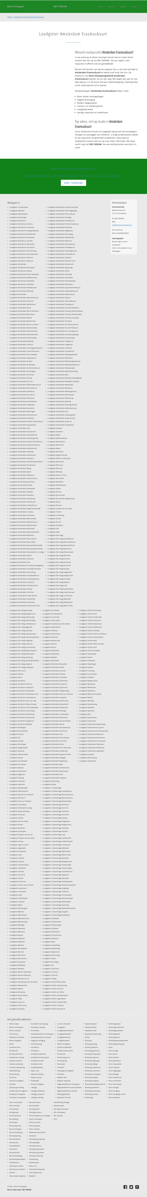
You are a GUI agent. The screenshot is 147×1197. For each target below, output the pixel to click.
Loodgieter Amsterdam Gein (19, 428)
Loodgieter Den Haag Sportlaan (21, 630)
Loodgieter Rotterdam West (53, 764)
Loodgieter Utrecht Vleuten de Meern (93, 634)
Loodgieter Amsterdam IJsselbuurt (21, 475)
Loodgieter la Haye (16, 841)
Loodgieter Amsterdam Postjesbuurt (61, 221)
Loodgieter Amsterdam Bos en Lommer (23, 324)
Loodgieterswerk (63, 1040)
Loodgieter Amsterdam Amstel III (21, 301)
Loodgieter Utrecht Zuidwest (89, 650)
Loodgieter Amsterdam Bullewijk (21, 341)
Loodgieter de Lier (54, 522)
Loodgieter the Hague (51, 962)
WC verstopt (58, 1115)
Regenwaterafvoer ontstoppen (68, 1084)
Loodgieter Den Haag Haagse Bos (60, 572)
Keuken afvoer (36, 1077)
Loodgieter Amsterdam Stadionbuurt (61, 294)
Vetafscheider (34, 1162)
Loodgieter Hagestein (17, 774)
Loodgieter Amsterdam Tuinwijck (60, 321)
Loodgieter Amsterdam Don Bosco (22, 395)
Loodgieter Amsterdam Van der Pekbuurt (63, 328)
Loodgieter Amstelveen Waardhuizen (23, 287)
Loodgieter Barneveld (55, 445)
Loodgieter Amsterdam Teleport (59, 297)
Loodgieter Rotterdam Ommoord (55, 731)
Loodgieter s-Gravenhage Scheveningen (57, 868)
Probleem (60, 1074)
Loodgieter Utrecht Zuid (88, 647)
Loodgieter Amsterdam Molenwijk (21, 528)
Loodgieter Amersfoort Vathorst (21, 257)
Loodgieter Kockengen (17, 831)
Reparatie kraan (91, 1027)
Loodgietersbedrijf (64, 1034)
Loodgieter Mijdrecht (17, 942)
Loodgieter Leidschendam (19, 865)
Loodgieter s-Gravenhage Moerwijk (56, 858)
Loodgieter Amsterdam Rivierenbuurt (61, 244)
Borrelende (13, 1051)
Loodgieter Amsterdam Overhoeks (22, 602)
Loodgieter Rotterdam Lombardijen (56, 714)
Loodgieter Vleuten (86, 667)
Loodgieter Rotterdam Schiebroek (55, 751)
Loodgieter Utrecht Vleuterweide (91, 637)
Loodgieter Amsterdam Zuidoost (59, 421)
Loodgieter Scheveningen (52, 925)
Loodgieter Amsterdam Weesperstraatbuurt (64, 365)
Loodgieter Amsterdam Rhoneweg (60, 234)
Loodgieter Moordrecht (18, 958)
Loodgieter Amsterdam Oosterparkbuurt (24, 575)
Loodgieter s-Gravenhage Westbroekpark (58, 898)
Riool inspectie (114, 1067)
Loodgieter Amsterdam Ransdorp (60, 227)
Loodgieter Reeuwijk (50, 637)
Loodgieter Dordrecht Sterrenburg (21, 714)
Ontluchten (61, 1054)
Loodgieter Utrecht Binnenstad (54, 982)
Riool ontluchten (115, 1081)
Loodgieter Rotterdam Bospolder (55, 664)
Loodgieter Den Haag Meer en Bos (60, 606)
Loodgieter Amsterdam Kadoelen (21, 495)
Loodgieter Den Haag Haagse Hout (60, 575)
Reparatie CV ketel (64, 1097)
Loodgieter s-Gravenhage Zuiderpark (56, 915)
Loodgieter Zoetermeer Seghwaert (91, 751)
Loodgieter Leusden (16, 871)
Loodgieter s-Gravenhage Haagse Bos (56, 821)
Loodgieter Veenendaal (87, 654)
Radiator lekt (62, 1077)
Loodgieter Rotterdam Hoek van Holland (58, 694)
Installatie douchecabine (40, 1057)
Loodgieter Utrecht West (88, 640)
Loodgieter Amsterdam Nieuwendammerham (26, 549)
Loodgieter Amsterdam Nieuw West (22, 542)
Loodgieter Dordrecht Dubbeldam (21, 691)
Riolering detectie (91, 1047)
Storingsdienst (34, 1109)
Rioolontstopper (15, 1129)
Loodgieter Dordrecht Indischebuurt (22, 697)
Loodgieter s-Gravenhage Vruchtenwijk (57, 895)
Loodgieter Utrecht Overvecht (90, 620)
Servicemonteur (35, 1102)
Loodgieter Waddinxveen (88, 681)
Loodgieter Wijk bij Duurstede (90, 694)
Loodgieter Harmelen (17, 781)
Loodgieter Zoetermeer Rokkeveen (92, 748)
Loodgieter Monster (16, 952)
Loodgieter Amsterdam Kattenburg (22, 498)
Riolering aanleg (91, 1044)
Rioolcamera (14, 1109)
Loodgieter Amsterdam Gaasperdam (22, 425)
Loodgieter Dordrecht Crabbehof (21, 687)
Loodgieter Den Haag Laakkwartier (60, 589)
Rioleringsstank (114, 1034)
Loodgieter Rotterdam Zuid (53, 774)
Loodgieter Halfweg (16, 778)
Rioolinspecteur (15, 1115)
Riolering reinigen (91, 1077)
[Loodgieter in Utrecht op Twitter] (131, 1187)
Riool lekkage (114, 1074)
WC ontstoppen (59, 1112)
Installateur (35, 1051)
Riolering (88, 1040)
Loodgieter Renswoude (51, 640)
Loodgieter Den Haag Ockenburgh (22, 617)
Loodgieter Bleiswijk (55, 472)
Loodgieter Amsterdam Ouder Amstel (23, 595)
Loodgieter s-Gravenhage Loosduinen (57, 845)
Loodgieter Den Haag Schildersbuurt (22, 624)
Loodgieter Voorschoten (88, 674)
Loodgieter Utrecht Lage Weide (54, 999)
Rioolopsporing (15, 1136)
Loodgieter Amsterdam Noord (20, 555)
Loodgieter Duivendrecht (18, 731)
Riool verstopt (14, 1105)
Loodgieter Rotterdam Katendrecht (55, 704)
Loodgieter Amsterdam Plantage (59, 217)
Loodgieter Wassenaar (87, 684)
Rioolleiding (13, 1119)
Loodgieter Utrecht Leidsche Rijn (55, 1002)
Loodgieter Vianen (86, 657)
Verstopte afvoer (35, 1146)
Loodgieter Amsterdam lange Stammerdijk (24, 508)
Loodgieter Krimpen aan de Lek (21, 834)
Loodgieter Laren (15, 855)
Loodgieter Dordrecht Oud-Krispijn (22, 711)
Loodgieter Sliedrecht (50, 938)
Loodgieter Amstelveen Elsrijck (20, 271)
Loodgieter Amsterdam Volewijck (60, 348)
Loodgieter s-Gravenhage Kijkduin (55, 831)
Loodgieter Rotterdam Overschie (55, 741)
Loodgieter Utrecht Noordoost (54, 1009)
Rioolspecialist (14, 1146)
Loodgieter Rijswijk (50, 657)
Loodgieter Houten (16, 818)
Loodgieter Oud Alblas (51, 610)
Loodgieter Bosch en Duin (57, 475)
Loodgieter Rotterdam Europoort (55, 684)
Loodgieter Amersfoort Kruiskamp (21, 237)
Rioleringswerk (114, 1037)
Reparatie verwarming (93, 1034)
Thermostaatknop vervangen (39, 1115)
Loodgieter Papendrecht (52, 627)
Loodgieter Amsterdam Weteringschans (62, 391)
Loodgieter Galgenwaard (18, 748)
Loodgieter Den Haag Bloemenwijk (60, 552)
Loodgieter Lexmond (17, 875)
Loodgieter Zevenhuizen (88, 717)
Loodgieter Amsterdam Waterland (60, 358)
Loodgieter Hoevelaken (18, 804)
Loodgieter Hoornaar (17, 814)
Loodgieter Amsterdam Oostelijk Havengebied (26, 565)
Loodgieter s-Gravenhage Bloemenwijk (57, 801)
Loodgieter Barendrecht (56, 441)
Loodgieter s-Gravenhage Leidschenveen (58, 841)
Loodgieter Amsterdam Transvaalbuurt (62, 301)
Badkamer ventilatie (16, 1037)
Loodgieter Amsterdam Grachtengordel (23, 438)
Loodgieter (61, 1027)
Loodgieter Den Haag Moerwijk (20, 610)
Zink (55, 1119)
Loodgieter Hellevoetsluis (18, 791)
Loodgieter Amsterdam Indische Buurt (23, 478)
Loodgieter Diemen (16, 674)
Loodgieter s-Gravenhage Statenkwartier (57, 881)
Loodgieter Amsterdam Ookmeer (21, 559)
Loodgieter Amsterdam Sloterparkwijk (62, 281)
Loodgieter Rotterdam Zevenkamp (55, 771)
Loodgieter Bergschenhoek (57, 455)
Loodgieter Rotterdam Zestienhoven (56, 768)
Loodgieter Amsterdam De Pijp (20, 378)
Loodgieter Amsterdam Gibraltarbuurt (23, 435)
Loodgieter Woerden (86, 701)
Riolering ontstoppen (93, 1074)
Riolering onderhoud (92, 1067)
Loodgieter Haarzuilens (17, 771)
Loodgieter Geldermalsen (18, 754)
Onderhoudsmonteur (65, 1051)
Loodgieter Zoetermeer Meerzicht (91, 734)
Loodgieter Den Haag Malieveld (59, 599)
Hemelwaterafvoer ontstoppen (42, 1034)
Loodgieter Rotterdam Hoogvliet (55, 697)
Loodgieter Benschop (55, 451)
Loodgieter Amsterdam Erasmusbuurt (29, 17)
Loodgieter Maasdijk (16, 925)
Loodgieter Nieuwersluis (18, 985)
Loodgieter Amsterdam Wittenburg (60, 398)
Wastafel (32, 1176)
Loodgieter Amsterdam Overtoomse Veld (63, 207)
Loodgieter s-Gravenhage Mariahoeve (56, 851)
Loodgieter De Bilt (54, 518)
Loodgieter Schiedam (50, 928)
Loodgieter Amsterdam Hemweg (21, 451)
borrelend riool (15, 1047)
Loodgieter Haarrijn (16, 768)
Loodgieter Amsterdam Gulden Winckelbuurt (25, 441)
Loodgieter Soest (49, 942)
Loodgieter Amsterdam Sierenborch (61, 264)
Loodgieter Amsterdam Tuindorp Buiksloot (63, 308)
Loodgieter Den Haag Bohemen (59, 555)
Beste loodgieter (15, 1040)
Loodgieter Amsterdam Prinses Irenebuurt (63, 224)
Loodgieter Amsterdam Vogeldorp (60, 344)
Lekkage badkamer (38, 1091)
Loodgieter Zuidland (86, 754)
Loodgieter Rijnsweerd (51, 654)
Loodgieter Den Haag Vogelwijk (21, 640)
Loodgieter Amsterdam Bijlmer (20, 318)
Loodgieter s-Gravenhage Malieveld (56, 848)
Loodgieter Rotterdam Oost (53, 734)
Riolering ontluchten (92, 1071)
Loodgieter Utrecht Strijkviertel (90, 627)
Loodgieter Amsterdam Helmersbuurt (23, 448)
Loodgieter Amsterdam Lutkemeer (22, 515)
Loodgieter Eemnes (16, 734)
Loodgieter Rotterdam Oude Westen (56, 738)
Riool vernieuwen (15, 1102)
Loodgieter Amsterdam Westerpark (60, 385)
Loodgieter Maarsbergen (18, 908)
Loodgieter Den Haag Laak (57, 585)
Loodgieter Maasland (17, 928)
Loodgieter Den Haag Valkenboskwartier (24, 637)
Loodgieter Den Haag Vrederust (21, 644)
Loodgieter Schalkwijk (51, 918)
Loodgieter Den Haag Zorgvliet (20, 664)
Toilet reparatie (34, 1126)
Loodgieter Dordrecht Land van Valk (22, 701)
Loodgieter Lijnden (16, 878)
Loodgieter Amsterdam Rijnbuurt (60, 241)
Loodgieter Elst (14, 738)
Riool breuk (113, 1054)
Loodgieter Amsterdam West (58, 375)
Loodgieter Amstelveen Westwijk (21, 291)
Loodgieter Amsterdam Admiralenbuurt (23, 297)
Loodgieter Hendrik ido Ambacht (21, 794)
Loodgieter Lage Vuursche (19, 845)
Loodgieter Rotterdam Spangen (54, 758)
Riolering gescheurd (92, 1051)
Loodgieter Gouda (16, 758)
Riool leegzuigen (115, 1071)
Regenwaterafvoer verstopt (67, 1091)
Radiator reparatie (63, 1081)
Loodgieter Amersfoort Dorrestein (21, 227)
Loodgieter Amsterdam (17, 294)
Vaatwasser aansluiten (37, 1132)
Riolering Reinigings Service (95, 1084)
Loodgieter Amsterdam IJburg (20, 468)
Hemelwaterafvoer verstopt (41, 1037)
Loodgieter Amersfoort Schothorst (22, 247)
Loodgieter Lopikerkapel (18, 898)
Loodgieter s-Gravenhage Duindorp (56, 811)
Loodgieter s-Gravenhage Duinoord (56, 814)
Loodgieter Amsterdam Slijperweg (60, 267)
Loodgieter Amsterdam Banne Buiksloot (24, 311)
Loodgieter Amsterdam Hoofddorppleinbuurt (26, 461)
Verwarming (33, 1159)
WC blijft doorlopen (61, 1109)
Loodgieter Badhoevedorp (57, 438)
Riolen (87, 1037)
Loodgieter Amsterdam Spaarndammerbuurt (64, 287)
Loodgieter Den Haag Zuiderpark (21, 667)
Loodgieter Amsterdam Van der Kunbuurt (63, 324)
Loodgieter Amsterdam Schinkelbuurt (61, 254)
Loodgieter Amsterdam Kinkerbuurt (22, 502)
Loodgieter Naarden (16, 968)
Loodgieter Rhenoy (50, 644)
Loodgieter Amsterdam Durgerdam (22, 405)
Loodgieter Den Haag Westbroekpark (23, 650)
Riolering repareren (92, 1087)
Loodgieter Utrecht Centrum (53, 988)
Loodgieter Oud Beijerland (52, 614)
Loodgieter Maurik (16, 935)
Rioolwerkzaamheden (17, 1159)
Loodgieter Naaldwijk (17, 965)
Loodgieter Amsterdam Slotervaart (60, 284)
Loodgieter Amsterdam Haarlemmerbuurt (24, 445)
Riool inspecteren (115, 1064)
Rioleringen (89, 1097)
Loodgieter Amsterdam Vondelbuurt (61, 351)
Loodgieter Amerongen (17, 217)
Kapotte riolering (37, 1074)
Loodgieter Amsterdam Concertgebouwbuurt (26, 348)
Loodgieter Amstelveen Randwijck (21, 281)
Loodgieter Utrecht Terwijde (89, 630)
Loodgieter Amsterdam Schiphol (59, 257)
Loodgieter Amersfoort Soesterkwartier (23, 254)
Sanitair (12, 1172)
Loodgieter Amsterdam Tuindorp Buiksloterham (65, 311)
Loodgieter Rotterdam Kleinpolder (55, 707)
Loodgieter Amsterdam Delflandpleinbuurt (25, 385)
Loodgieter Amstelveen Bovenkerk (22, 267)
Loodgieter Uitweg (49, 978)
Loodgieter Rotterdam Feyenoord (55, 687)
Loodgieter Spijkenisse (51, 952)
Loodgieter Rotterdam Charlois (54, 674)
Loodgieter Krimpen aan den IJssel (22, 838)
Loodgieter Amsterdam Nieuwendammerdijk (25, 545)
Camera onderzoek (16, 1064)
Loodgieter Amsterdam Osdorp (20, 589)
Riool (111, 1047)
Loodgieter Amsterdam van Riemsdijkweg (63, 334)
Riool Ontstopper (15, 6)
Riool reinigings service (117, 1094)
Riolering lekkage (91, 1064)
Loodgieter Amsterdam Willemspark (61, 395)
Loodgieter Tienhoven (51, 968)
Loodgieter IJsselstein (17, 828)
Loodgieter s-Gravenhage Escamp (55, 818)
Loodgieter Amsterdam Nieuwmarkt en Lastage (26, 552)
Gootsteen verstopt (38, 1027)
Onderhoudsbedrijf (64, 1047)
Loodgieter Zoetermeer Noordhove (92, 738)
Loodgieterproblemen (65, 1030)
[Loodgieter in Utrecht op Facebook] (125, 1187)
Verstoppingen (34, 1142)
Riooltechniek (14, 1152)
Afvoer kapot (14, 1024)
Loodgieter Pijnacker (50, 630)
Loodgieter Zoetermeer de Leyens (91, 727)
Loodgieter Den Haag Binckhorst (59, 549)
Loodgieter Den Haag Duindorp (59, 562)
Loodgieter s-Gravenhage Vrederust (56, 891)
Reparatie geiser (91, 1024)
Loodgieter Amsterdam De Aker (20, 361)
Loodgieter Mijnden (16, 945)
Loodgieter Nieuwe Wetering (19, 975)
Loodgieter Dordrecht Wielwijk (20, 724)
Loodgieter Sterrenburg (51, 955)
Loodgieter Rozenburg (51, 781)
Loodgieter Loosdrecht (17, 891)
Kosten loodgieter (37, 1084)
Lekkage (34, 1087)
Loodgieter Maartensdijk (18, 922)
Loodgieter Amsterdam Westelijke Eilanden (63, 381)
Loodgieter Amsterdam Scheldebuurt (61, 247)
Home (9, 17)
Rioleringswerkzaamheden (118, 1040)
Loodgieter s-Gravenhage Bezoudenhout (58, 798)
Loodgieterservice (63, 1037)
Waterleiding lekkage (61, 1102)
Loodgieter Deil (53, 528)
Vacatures (32, 1136)
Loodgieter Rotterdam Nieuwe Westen (57, 721)
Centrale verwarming (17, 1067)
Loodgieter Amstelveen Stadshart (21, 284)
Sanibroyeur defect (16, 1166)
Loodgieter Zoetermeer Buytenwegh (92, 724)
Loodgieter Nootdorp (17, 992)
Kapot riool (35, 1071)
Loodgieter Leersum (16, 861)
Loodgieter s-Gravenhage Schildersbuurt (57, 871)
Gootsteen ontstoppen (17, 1097)
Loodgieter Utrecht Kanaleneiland (55, 995)
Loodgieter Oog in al (17, 1002)
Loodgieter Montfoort (17, 955)
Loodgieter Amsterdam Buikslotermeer (23, 334)
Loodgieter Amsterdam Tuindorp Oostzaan (63, 318)
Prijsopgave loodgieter (65, 1071)
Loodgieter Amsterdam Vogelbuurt (60, 341)
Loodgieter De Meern (55, 525)
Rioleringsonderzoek (116, 1027)
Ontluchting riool (63, 1057)
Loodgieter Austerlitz (55, 431)
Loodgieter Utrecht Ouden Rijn (90, 617)
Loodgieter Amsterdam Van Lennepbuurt (63, 331)
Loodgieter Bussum (55, 505)
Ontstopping (62, 1061)
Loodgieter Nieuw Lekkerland (20, 972)
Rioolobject (13, 1122)
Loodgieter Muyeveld (17, 962)
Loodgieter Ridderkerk (51, 650)
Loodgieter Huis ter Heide (18, 821)
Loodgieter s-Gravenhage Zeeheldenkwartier (59, 908)
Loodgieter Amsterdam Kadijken (21, 492)
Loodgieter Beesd (54, 448)
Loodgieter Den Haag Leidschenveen (61, 592)
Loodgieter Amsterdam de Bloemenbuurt (24, 368)
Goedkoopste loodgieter (18, 1091)
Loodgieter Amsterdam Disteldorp (21, 391)
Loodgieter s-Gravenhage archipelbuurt (57, 791)
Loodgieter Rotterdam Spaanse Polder (57, 754)
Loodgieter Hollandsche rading (20, 808)
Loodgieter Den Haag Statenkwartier (22, 634)
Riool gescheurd (115, 1061)
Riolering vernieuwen (93, 1091)
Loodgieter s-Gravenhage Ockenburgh (57, 865)
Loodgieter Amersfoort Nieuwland (22, 244)
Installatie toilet (36, 1064)
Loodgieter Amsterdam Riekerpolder (61, 237)
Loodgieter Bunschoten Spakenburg (61, 498)
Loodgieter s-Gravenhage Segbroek (56, 875)
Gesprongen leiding (16, 1087)
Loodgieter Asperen (55, 428)
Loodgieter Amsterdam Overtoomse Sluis (24, 606)
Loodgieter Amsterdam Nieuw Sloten (23, 539)
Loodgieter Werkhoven (87, 687)
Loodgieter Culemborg (56, 515)
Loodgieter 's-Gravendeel (18, 207)
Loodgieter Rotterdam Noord (53, 724)
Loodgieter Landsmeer (17, 851)
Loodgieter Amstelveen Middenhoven (23, 277)
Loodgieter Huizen (16, 824)
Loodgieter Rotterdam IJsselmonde (55, 701)
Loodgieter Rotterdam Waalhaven (55, 761)
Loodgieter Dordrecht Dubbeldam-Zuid (23, 694)
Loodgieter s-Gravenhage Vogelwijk (56, 888)
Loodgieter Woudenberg (88, 704)
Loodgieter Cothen (54, 512)
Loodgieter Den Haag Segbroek (20, 627)
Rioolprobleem (14, 1139)
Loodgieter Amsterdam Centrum (21, 344)
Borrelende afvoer (16, 1054)
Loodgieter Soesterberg (51, 945)
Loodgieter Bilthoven (55, 465)
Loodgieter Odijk (15, 999)
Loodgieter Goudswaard (18, 761)
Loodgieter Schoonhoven (52, 935)
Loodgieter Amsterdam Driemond (21, 398)
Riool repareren (114, 1097)
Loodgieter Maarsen (16, 912)
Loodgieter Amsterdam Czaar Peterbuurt (24, 351)
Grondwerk (35, 1030)
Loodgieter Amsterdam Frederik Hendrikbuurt (26, 421)
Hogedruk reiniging (38, 1040)
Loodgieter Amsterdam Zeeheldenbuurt (62, 408)
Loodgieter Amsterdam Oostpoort (21, 582)
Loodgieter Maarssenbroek (19, 918)
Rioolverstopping (15, 1156)
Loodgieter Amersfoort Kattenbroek (22, 234)
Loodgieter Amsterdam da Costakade (23, 354)
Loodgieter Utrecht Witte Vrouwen (91, 644)
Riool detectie (114, 1057)
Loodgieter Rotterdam (51, 660)
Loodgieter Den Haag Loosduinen (60, 595)
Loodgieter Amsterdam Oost (19, 562)
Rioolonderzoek (15, 1126)
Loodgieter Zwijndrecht (87, 761)
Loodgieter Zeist (85, 714)
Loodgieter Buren (54, 502)
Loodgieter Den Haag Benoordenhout (62, 542)
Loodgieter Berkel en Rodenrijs (59, 458)
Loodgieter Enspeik (16, 741)
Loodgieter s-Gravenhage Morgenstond (57, 861)
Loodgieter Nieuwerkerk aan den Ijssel (23, 982)
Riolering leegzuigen (92, 1061)
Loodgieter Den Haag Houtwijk (59, 579)
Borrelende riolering (16, 1057)
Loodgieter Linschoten (17, 881)
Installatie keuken (37, 1061)
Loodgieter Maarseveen (18, 915)
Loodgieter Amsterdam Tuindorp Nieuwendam (65, 314)
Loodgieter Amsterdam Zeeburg (59, 401)
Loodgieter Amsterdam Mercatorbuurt (23, 522)
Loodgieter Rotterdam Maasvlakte (55, 717)
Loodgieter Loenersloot (18, 888)
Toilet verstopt (34, 1129)
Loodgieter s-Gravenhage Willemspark (57, 902)
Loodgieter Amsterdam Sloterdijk (60, 274)
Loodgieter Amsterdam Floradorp (21, 418)
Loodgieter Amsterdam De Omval (21, 375)
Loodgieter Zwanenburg (88, 758)
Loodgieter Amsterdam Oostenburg (22, 572)
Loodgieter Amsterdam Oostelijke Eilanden (25, 569)
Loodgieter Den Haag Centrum (59, 559)
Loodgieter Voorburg (86, 671)
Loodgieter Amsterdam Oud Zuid (21, 592)
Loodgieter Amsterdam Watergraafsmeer (62, 354)
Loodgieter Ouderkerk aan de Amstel (56, 624)
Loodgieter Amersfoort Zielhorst (21, 261)
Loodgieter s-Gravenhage (52, 788)
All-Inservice (13, 1034)
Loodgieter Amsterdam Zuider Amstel (61, 418)
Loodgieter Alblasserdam (18, 214)
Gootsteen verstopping (39, 1024)
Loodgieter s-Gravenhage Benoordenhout (58, 794)
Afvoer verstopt (15, 1030)
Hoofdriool (35, 1047)
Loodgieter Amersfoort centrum (21, 224)
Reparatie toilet (90, 1030)
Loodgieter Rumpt (49, 784)
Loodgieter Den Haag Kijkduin (59, 582)
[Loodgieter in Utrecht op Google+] (137, 1187)
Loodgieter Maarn (16, 905)
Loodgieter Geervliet (16, 751)
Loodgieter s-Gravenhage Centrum (55, 808)
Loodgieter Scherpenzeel (52, 922)
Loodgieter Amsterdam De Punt (21, 381)
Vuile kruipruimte (35, 1172)
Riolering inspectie (92, 1057)
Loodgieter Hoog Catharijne (19, 811)
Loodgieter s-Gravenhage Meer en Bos (57, 855)
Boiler (11, 1044)
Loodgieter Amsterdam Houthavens (22, 465)
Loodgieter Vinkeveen (87, 660)
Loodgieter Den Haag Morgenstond (22, 614)
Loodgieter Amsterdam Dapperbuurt (22, 358)
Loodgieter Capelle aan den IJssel (60, 508)
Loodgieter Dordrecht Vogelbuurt (21, 721)
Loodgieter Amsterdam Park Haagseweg (62, 211)
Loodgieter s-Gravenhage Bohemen (56, 804)
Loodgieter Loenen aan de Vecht (21, 885)
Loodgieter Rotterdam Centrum (54, 671)
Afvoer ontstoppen (16, 1027)
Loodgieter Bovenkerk (56, 478)
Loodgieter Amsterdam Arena (20, 308)
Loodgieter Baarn (54, 435)
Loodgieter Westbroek (87, 691)
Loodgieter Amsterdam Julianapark (22, 488)
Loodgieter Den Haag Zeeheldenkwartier (24, 660)
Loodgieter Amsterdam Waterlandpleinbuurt (64, 361)
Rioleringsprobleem (116, 1030)
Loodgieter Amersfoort (17, 221)
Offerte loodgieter (63, 1044)
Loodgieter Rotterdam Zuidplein (54, 778)
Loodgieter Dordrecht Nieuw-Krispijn (23, 704)
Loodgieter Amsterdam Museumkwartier (24, 532)
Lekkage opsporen (38, 1094)
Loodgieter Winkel (85, 697)
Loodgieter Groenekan (17, 764)
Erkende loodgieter (16, 1081)
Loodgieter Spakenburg (51, 948)
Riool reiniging (114, 1091)
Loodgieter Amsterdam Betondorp (22, 314)
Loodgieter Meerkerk (17, 938)
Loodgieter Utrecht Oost (88, 614)
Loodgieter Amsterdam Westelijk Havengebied (65, 378)
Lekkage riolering (37, 1097)
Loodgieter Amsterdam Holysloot (21, 458)
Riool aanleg (113, 1051)
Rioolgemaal (14, 1112)
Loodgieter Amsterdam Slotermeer (60, 277)
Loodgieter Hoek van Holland (20, 801)
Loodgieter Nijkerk (16, 988)
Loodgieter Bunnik (54, 492)
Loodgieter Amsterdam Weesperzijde (61, 368)
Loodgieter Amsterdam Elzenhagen (22, 411)
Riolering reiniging (91, 1081)
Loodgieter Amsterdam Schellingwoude (62, 251)
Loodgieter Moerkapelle (18, 948)
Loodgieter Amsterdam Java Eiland (22, 482)
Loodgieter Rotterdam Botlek (53, 667)
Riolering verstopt (91, 1094)
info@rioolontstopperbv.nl (122, 225)
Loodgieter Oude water (51, 620)
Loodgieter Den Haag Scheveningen (22, 620)
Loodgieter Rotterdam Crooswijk (55, 677)
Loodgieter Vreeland (86, 677)
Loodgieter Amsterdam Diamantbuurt (23, 388)
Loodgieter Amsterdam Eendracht (21, 408)
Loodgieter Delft (54, 532)
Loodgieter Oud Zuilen (51, 617)
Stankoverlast (34, 1105)
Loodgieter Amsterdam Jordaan (20, 485)
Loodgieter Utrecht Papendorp (90, 624)
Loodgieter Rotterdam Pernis (53, 744)
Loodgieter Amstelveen (17, 264)
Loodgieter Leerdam (16, 858)
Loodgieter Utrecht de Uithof (53, 992)
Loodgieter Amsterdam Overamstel (22, 599)
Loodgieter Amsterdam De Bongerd (22, 371)
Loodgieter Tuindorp (50, 972)
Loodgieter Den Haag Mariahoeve (60, 602)
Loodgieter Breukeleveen (57, 485)
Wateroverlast (59, 1105)
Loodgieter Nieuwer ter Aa (19, 978)
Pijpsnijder (61, 1064)
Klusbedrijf (35, 1081)
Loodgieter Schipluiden (51, 932)
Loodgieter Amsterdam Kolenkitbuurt (23, 505)
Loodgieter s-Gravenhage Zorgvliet (55, 912)
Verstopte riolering (36, 1156)
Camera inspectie (15, 1061)
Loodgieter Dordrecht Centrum (20, 684)
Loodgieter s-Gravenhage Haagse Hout (57, 824)
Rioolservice (13, 1142)
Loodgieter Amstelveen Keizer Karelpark (24, 274)
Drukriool (12, 1077)
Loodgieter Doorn (16, 677)
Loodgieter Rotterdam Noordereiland (56, 727)
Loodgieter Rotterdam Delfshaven (55, 681)
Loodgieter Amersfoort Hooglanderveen (24, 231)
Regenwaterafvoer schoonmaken (69, 1087)
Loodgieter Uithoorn (50, 975)
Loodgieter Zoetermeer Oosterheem (92, 741)
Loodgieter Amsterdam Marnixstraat (22, 518)
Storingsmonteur (35, 1112)
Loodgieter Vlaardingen (87, 664)
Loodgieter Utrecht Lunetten (53, 1005)
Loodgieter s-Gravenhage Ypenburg (56, 905)
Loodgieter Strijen (49, 958)
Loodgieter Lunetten (17, 902)
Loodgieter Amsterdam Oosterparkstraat (24, 579)
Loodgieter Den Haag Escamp (58, 569)
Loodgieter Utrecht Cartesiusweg (55, 985)
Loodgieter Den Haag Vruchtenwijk (22, 647)
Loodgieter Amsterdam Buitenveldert (23, 338)
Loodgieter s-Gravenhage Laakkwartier (57, 838)
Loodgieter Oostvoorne (18, 1005)
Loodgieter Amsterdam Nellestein (21, 535)
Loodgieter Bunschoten (56, 495)
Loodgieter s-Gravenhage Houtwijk (55, 828)
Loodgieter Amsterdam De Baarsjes (22, 365)
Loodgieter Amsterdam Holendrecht (22, 455)
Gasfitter (12, 1084)
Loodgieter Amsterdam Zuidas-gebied (61, 415)
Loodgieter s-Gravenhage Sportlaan (56, 878)
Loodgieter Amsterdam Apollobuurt (22, 304)
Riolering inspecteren (93, 1054)
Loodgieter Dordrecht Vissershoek (21, 717)
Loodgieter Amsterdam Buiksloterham (23, 331)
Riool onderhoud (115, 1077)
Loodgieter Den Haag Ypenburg (21, 657)
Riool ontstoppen (115, 1084)
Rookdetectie (14, 1162)
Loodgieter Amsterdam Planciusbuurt (61, 214)
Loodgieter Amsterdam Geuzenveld (22, 431)
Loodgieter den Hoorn (17, 671)
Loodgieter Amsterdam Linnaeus (21, 512)
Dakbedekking (14, 1071)
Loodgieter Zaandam (86, 707)
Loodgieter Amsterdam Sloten (59, 271)
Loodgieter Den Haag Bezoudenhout (61, 545)
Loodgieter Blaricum (55, 468)
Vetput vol (33, 1166)
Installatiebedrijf (37, 1067)
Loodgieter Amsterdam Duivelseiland (23, 401)
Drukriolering (14, 1074)
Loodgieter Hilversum (17, 798)
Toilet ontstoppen (35, 1119)
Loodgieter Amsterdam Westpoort (60, 388)
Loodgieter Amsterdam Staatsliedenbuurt (63, 291)
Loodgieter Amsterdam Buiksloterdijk (23, 328)
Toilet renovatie (34, 1122)
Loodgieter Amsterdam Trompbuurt (61, 304)
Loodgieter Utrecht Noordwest (90, 610)
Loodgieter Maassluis (17, 932)
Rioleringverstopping (116, 1044)
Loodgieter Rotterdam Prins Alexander (57, 748)
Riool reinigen (114, 1087)
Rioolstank (13, 1149)
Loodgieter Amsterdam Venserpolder (61, 338)
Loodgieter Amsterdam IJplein (20, 472)
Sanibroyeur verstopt (17, 1169)
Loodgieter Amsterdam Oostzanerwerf (23, 585)
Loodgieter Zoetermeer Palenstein (91, 744)
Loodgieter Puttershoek (51, 634)
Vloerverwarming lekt (37, 1169)
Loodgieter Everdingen (17, 744)
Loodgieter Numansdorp (18, 995)
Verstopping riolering (37, 1139)
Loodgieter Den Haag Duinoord (59, 565)
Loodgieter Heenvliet (17, 784)
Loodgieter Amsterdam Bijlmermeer (22, 321)
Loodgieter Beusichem (56, 461)
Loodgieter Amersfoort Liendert (21, 241)
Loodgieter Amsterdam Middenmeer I (23, 525)
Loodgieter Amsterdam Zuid (58, 411)
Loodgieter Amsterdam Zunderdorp (61, 425)
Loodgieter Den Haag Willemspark (21, 654)
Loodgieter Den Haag (55, 535)
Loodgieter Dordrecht (17, 681)
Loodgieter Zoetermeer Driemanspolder (93, 731)
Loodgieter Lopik (15, 895)
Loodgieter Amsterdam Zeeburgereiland (62, 405)
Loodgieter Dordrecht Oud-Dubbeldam (23, 707)
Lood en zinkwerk (63, 1024)
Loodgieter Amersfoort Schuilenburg (22, 251)
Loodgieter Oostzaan (17, 1009)
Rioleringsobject (115, 1024)
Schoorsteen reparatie (17, 1176)
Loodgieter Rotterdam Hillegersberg (56, 691)
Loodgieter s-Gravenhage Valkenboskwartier (59, 885)
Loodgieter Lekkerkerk (17, 868)
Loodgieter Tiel (48, 965)
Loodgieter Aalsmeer (17, 211)
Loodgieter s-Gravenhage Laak (54, 834)
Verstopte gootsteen (36, 1149)
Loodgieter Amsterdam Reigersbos (60, 231)
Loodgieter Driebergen (17, 727)
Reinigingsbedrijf (63, 1094)
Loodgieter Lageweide (17, 848)
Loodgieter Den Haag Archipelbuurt (61, 539)
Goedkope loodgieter (17, 1094)
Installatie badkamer (38, 1054)
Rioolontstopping (15, 1132)
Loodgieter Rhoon (49, 647)
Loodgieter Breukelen (55, 482)
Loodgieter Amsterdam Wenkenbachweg (63, 371)
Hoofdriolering (36, 1044)
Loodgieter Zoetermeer (87, 721)
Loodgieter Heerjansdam (18, 788)
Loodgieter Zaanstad (86, 711)
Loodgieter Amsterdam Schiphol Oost (61, 261)
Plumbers (60, 1067)
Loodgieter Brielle (54, 488)
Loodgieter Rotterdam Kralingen (54, 711)
